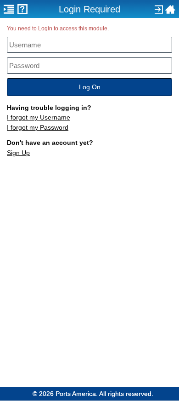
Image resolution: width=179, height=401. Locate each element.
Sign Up (18, 152)
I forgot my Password (37, 127)
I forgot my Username (38, 117)
